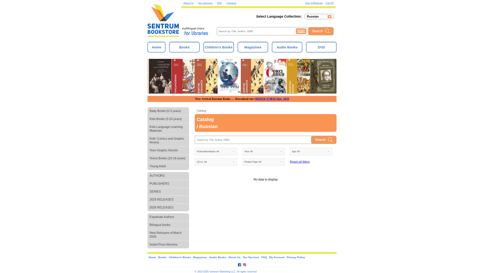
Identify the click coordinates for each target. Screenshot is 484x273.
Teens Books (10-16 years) (167, 158)
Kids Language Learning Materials (166, 128)
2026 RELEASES (162, 207)
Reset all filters (300, 161)
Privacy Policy (296, 257)
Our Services (205, 3)
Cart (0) (330, 3)
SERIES (155, 191)
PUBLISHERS (159, 183)
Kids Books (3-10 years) (166, 119)
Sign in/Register (314, 3)
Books (184, 47)
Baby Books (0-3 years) (165, 111)
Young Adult (158, 166)
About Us (188, 3)
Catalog (201, 110)
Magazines (252, 47)
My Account (277, 257)
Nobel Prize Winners (163, 244)
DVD (321, 47)
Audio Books (287, 47)
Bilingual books (160, 224)
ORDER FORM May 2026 (271, 98)
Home (156, 47)
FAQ (219, 3)
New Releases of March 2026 (166, 234)
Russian (313, 16)
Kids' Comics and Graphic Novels (167, 140)
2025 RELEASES (162, 199)
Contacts (231, 3)
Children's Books (219, 47)
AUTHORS (157, 175)
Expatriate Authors (162, 217)
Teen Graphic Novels (164, 150)
